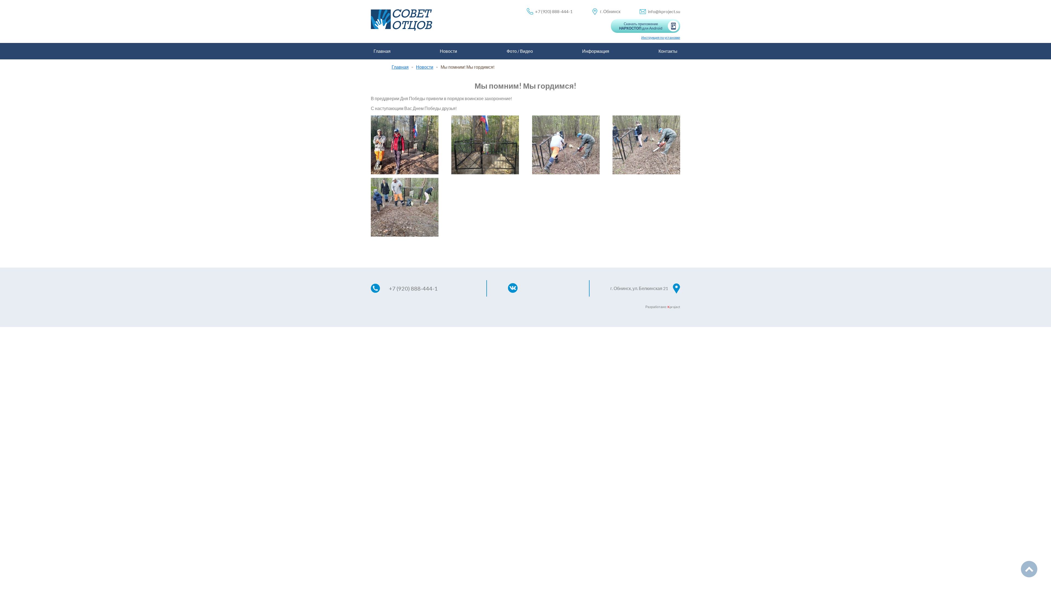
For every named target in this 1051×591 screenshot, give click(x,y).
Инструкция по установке (660, 38)
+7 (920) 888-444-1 (554, 11)
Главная (382, 51)
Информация (595, 51)
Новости (448, 51)
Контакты (668, 51)
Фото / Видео (520, 51)
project (674, 307)
